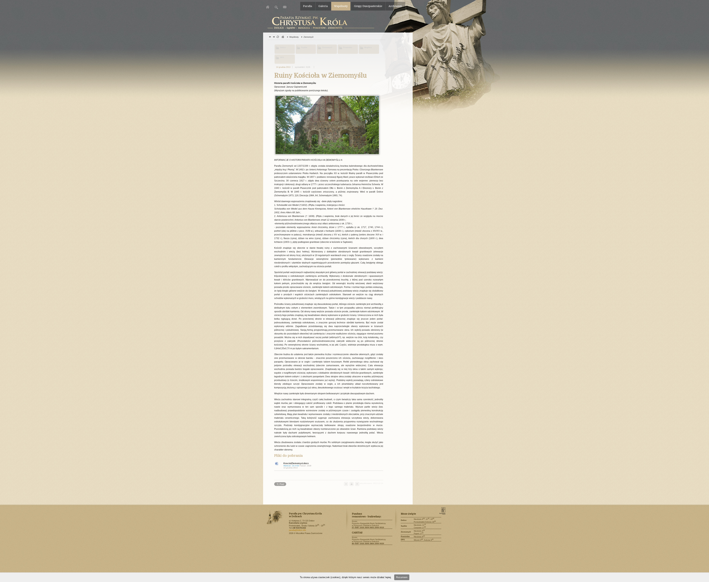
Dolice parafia (319, 23)
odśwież (277, 37)
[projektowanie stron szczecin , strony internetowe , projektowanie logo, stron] (445, 513)
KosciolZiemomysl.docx (297, 465)
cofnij (357, 484)
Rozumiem (401, 577)
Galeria (323, 6)
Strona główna (268, 7)
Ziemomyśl (306, 37)
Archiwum (395, 6)
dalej (273, 37)
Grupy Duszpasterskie (368, 6)
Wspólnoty (341, 6)
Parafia (307, 6)
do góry (346, 484)
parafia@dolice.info (297, 530)
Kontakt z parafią (285, 7)
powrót (269, 37)
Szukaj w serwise (276, 7)
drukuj (351, 484)
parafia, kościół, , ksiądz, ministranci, (282, 37)
